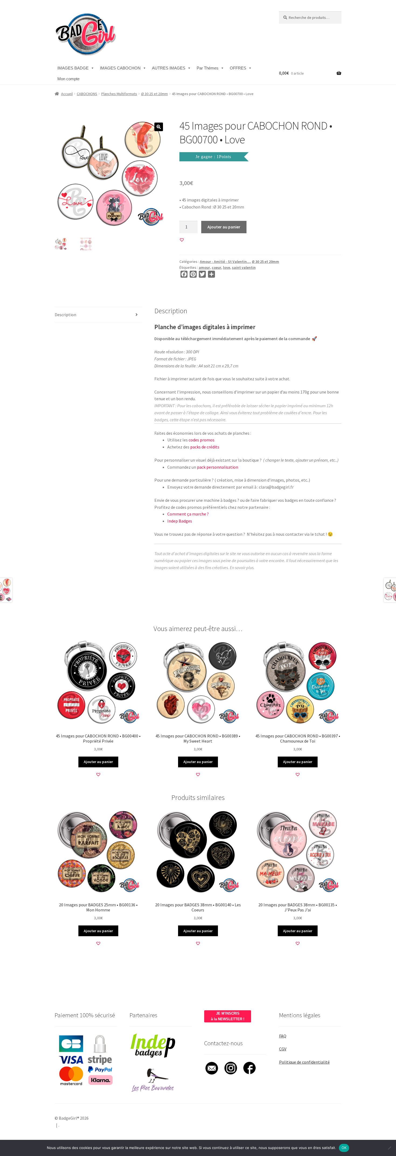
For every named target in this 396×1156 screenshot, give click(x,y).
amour (204, 267)
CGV (282, 1048)
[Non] (389, 1148)
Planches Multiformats (119, 93)
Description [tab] (65, 314)
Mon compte (68, 78)
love (226, 267)
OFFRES (238, 68)
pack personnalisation (217, 467)
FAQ (282, 1036)
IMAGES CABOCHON (120, 68)
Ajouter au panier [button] (98, 761)
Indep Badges (179, 521)
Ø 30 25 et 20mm (154, 93)
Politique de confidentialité (304, 1062)
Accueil (67, 93)
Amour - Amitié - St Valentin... (225, 261)
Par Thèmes (207, 68)
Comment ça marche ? (188, 514)
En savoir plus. (242, 567)
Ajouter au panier (223, 226)
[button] (158, 127)
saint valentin (244, 267)
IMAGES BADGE (73, 68)
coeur (216, 267)
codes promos (201, 440)
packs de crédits (204, 447)
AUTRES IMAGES (168, 68)
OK (344, 1147)
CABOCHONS (87, 93)
